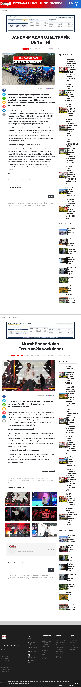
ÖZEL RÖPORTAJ (56, 3)
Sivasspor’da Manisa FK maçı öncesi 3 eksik (70, 300)
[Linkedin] (15, 645)
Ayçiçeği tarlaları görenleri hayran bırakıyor (68, 290)
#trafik (31, 180)
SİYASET (45, 653)
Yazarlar (34, 648)
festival (42, 438)
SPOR (44, 655)
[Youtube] (12, 645)
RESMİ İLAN (32, 3)
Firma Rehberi (60, 654)
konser (47, 420)
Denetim (24, 154)
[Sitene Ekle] (5, 649)
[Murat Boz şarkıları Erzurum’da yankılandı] (28, 376)
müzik (10, 446)
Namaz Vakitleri (61, 645)
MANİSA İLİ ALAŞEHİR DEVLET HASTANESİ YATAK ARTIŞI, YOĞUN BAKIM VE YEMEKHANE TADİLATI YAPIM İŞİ (70, 175)
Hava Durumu (60, 640)
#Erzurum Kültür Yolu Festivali (25, 478)
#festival (50, 480)
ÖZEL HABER (43, 3)
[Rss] (19, 645)
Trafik (10, 128)
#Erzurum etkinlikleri (39, 480)
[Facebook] (2, 645)
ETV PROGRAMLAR (20, 3)
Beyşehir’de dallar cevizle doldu (70, 280)
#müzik (10, 482)
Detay (62, 685)
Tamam (70, 685)
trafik (35, 113)
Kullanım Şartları (6, 667)
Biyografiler (73, 645)
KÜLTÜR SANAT (13, 317)
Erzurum (46, 412)
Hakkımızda (4, 656)
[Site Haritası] (2, 649)
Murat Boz (35, 415)
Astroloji (72, 649)
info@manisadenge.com (25, 551)
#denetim (24, 180)
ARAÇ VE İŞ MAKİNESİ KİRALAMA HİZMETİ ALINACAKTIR (70, 191)
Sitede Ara (73, 640)
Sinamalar (59, 649)
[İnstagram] (8, 645)
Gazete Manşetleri (59, 657)
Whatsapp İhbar (6, 669)
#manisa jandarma (13, 180)
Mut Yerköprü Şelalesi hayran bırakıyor (70, 251)
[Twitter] (5, 645)
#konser (28, 480)
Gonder (50, 196)
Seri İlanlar (59, 652)
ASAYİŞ (11, 10)
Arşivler (34, 651)
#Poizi (47, 478)
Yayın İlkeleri (4, 658)
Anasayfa (5, 10)
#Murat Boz (39, 478)
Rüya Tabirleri (74, 647)
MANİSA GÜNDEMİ (45, 658)
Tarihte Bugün (60, 647)
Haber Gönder (5, 672)
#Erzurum (11, 478)
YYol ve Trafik (60, 642)
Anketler (72, 642)
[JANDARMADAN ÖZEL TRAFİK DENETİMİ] (28, 69)
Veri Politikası (5, 661)
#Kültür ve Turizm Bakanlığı (16, 480)
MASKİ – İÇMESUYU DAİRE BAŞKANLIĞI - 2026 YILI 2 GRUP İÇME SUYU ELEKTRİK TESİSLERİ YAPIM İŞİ (70, 93)
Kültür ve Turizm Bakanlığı (18, 412)
